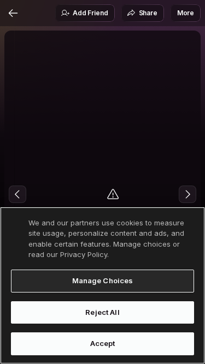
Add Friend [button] (90, 13)
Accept (102, 343)
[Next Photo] (187, 194)
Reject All (102, 312)
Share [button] (148, 13)
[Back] (13, 13)
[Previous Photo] (17, 194)
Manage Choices (102, 280)
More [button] (185, 13)
